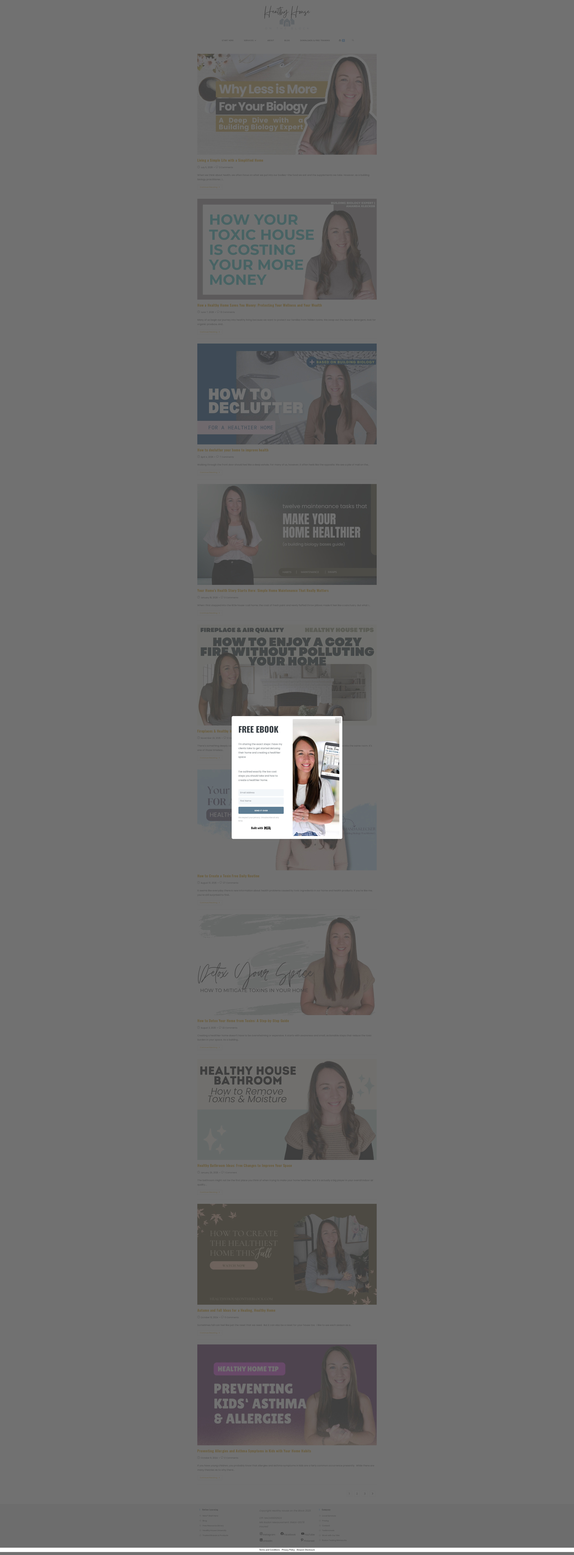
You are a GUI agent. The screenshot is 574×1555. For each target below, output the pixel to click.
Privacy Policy (288, 1550)
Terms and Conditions (269, 1550)
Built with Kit (261, 828)
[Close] (338, 720)
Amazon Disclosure (306, 1550)
